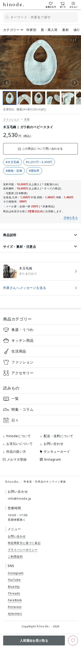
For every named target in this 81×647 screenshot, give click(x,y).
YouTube (14, 580)
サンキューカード (57, 451)
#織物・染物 (14, 170)
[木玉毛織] (40, 271)
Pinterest (15, 607)
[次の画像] (74, 82)
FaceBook (15, 600)
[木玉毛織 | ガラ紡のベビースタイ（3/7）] (38, 97)
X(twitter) (15, 613)
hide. (36, 481)
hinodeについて (18, 436)
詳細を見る (71, 217)
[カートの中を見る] (63, 4)
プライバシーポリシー (23, 550)
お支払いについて (19, 443)
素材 (65, 30)
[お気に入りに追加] (73, 640)
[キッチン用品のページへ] (40, 340)
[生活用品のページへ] (40, 351)
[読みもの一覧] (40, 398)
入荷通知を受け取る (34, 640)
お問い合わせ (54, 443)
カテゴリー (11, 30)
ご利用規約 (15, 556)
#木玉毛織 (12, 162)
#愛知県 (34, 170)
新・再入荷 (49, 30)
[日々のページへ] (40, 420)
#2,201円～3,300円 (39, 162)
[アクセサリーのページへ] (40, 373)
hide (13, 5)
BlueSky (14, 586)
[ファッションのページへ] (40, 362)
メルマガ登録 (17, 459)
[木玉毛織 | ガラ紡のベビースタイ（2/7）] (24, 97)
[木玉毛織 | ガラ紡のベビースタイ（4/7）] (53, 97)
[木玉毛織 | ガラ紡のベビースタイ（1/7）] (9, 97)
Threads (14, 593)
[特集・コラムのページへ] (40, 409)
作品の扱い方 (16, 451)
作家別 (31, 30)
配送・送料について (58, 436)
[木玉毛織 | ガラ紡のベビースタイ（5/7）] (67, 97)
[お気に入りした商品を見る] (51, 4)
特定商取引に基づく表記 (24, 543)
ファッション (11, 119)
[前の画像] (6, 82)
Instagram (52, 459)
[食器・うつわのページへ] (40, 329)
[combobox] (40, 17)
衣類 (27, 119)
